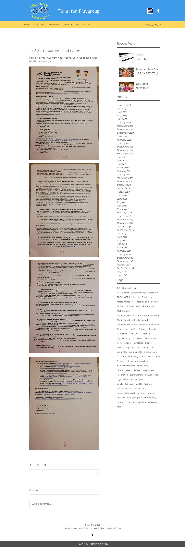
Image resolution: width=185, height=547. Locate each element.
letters (126, 379)
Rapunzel (143, 329)
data (155, 352)
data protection (124, 356)
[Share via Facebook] (30, 464)
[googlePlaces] (92, 535)
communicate (135, 352)
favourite (150, 356)
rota (119, 407)
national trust (141, 388)
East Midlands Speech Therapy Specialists (137, 293)
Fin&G (120, 297)
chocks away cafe (125, 347)
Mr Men (120, 306)
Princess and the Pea (127, 329)
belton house (150, 338)
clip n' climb (148, 347)
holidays (136, 370)
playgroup (137, 397)
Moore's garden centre (147, 302)
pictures (121, 397)
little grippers (137, 379)
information (122, 375)
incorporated (148, 370)
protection (129, 402)
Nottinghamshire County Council (132, 320)
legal (157, 375)
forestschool (123, 361)
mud (131, 388)
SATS (137, 334)
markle (139, 384)
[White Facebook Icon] (158, 11)
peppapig (151, 393)
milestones (122, 388)
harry (146, 366)
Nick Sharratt (148, 306)
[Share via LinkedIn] (45, 464)
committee (122, 352)
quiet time (141, 402)
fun (132, 361)
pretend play (150, 397)
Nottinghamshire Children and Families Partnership (138, 315)
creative (147, 352)
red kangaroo (153, 402)
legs (119, 379)
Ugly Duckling (124, 338)
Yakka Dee (137, 338)
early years (138, 356)
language (149, 375)
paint (142, 393)
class (138, 347)
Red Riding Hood (125, 334)
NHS (138, 306)
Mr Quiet (130, 306)
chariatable (137, 343)
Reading (153, 329)
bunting (127, 343)
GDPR (127, 297)
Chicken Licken (129, 288)
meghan (148, 384)
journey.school (136, 375)
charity (148, 343)
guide (139, 366)
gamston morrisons (126, 366)
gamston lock (141, 361)
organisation (123, 393)
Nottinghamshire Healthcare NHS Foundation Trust (138, 324)
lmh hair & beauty (125, 384)
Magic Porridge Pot (126, 302)
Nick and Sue (123, 311)
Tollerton (145, 334)
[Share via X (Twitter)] (37, 464)
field (158, 356)
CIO (119, 288)
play (128, 397)
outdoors (134, 393)
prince (120, 402)
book (119, 343)
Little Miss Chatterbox (142, 297)
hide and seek (123, 370)
